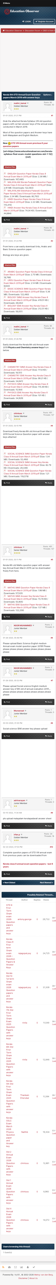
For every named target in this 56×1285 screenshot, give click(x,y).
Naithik (24, 1132)
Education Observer (13, 30)
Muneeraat (19, 711)
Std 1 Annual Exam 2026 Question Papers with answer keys (10, 1191)
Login (28, 21)
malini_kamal (20, 103)
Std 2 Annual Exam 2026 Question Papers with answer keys (10, 1163)
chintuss (18, 413)
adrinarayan (19, 800)
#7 (52, 680)
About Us (33, 1278)
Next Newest (46, 882)
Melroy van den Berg (43, 1275)
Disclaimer (23, 1278)
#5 (52, 559)
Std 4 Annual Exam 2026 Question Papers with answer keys (10, 1220)
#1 (52, 115)
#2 (52, 241)
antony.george (25, 919)
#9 (52, 813)
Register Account (46, 21)
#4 (52, 426)
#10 (51, 847)
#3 (52, 339)
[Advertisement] (28, 63)
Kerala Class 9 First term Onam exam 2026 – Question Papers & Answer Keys (10, 953)
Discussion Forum (32, 30)
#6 (52, 638)
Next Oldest (9, 882)
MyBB (17, 1275)
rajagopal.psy (24, 953)
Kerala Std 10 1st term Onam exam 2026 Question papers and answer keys (10, 987)
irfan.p (17, 834)
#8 (52, 723)
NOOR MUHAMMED (23, 625)
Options (47, 94)
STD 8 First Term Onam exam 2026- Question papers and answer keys (10, 919)
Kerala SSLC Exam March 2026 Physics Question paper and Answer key (10, 1132)
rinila (24, 1022)
